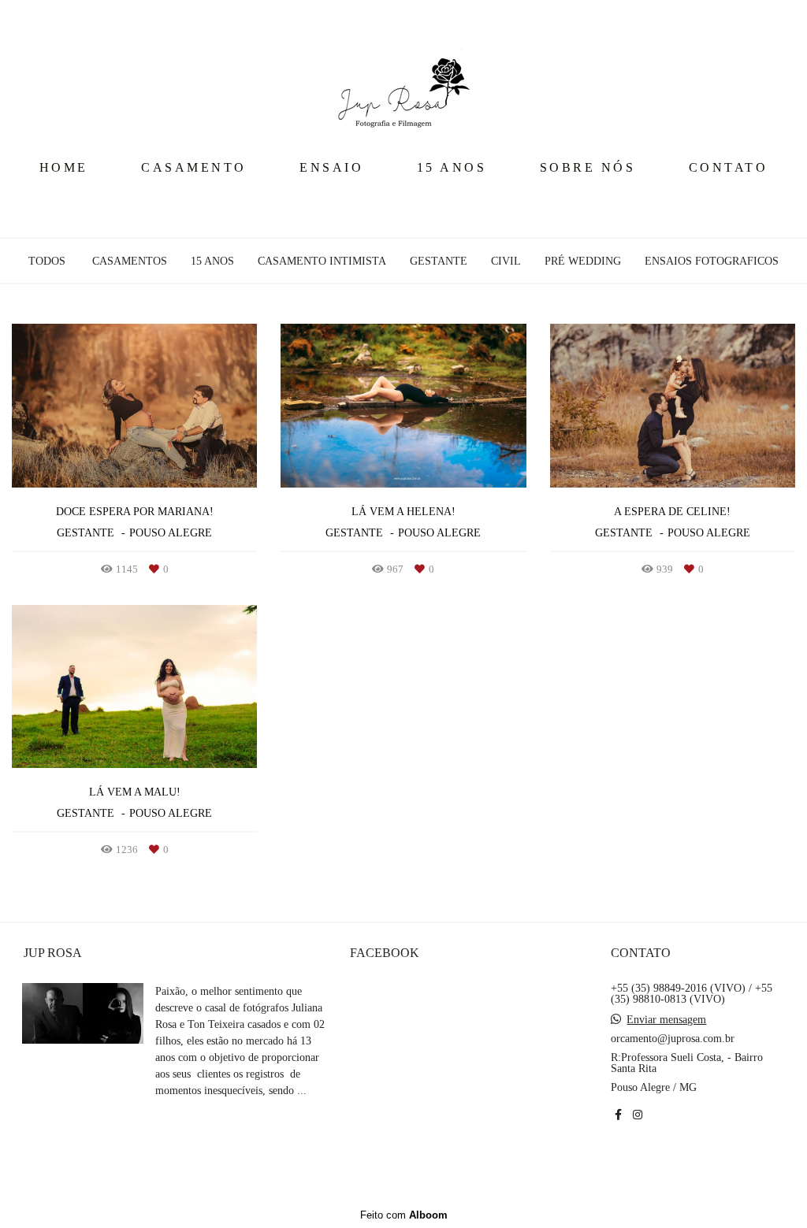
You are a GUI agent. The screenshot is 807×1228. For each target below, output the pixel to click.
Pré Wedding (583, 261)
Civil (506, 261)
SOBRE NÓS (588, 167)
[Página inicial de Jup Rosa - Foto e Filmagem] (403, 75)
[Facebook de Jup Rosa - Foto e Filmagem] (618, 1115)
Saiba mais (207, 1124)
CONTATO (728, 167)
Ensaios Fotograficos (712, 261)
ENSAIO (331, 167)
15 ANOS (452, 167)
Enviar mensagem (666, 1020)
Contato (657, 1165)
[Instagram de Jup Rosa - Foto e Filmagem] (637, 1115)
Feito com (404, 1215)
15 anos (212, 261)
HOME (63, 167)
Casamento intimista (322, 261)
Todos (46, 261)
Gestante (438, 261)
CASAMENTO (194, 167)
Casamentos (129, 261)
